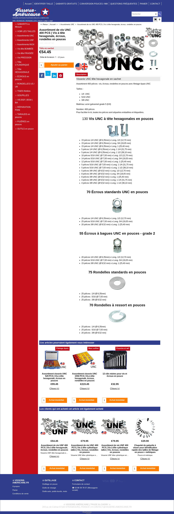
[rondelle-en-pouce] (153, 43)
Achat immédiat (57, 468)
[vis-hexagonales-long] (153, 65)
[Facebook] (41, 75)
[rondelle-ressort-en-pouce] (153, 54)
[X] (48, 73)
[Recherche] (159, 14)
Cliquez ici (54, 388)
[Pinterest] (60, 75)
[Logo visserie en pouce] (32, 12)
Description (81, 74)
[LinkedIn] (54, 75)
